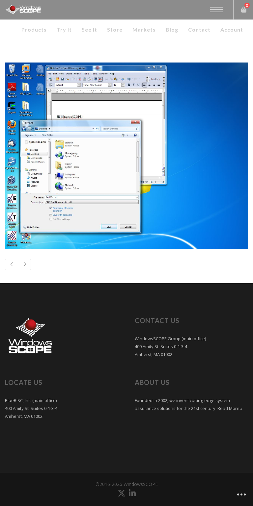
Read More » (229, 408)
